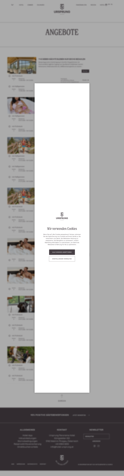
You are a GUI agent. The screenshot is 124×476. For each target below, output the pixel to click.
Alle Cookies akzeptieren (62, 252)
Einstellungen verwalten (62, 259)
